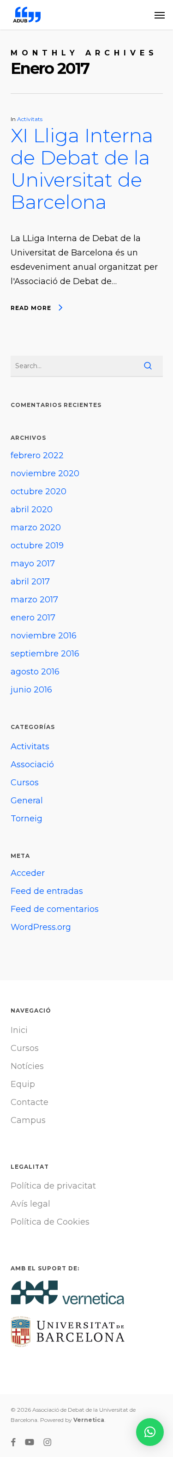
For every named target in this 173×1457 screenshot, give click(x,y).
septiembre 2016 (45, 654)
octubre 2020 (38, 491)
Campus (28, 1120)
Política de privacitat (53, 1186)
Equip (23, 1084)
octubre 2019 (37, 545)
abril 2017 (30, 582)
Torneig (26, 818)
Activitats (29, 118)
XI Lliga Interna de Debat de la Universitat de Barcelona (82, 168)
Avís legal (30, 1204)
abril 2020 (32, 509)
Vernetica (88, 1419)
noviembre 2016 (44, 636)
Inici (19, 1030)
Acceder (28, 873)
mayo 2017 (33, 564)
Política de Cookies (50, 1222)
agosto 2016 (35, 672)
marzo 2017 (34, 600)
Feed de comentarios (55, 909)
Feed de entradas (47, 891)
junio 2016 (31, 690)
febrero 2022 (37, 455)
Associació (32, 764)
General (27, 800)
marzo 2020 (36, 527)
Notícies (27, 1066)
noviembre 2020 (45, 473)
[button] (160, 14)
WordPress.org (41, 927)
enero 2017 (33, 618)
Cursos (25, 782)
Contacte (29, 1102)
